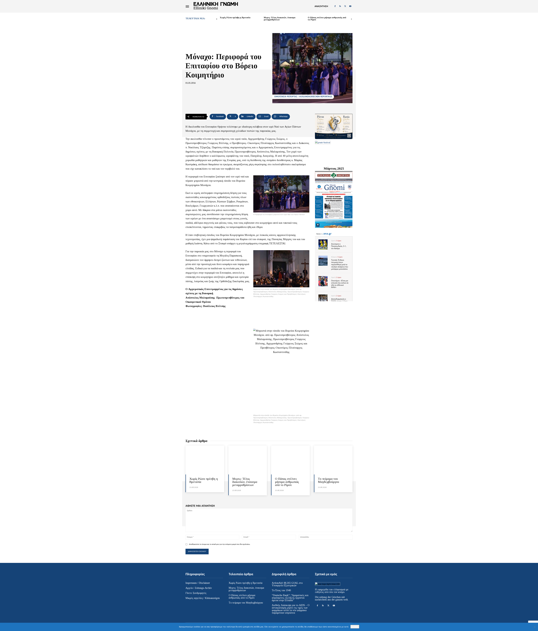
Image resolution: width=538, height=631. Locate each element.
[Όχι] (534, 627)
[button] (321, 6)
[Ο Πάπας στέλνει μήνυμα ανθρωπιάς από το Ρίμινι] (290, 460)
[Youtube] (350, 6)
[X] (345, 6)
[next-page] (351, 19)
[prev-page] (216, 19)
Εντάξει (355, 627)
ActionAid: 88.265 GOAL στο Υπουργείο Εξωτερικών (287, 584)
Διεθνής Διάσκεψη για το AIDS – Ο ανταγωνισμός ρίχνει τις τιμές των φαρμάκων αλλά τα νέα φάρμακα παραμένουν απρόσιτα (290, 609)
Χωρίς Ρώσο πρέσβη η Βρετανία (235, 17)
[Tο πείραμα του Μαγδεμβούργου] (333, 460)
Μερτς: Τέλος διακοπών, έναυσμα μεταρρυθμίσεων (279, 18)
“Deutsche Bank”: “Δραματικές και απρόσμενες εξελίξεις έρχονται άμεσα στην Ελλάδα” (290, 598)
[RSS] (340, 6)
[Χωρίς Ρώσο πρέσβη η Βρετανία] (204, 460)
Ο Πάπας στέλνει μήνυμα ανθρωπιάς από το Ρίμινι (327, 18)
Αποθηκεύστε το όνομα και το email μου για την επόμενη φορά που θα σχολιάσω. (219, 544)
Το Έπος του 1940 (281, 590)
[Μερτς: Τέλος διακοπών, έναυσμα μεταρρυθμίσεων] (247, 460)
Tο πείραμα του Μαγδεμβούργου (328, 480)
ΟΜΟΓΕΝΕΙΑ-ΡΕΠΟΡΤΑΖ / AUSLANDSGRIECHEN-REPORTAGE (303, 97)
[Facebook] (335, 6)
